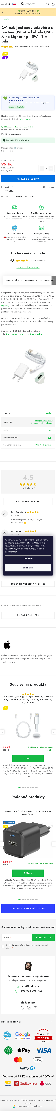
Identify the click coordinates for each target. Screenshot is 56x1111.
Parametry (29, 280)
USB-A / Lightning (43, 444)
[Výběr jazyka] (15, 4)
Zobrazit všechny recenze (28, 584)
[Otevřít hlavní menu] (5, 4)
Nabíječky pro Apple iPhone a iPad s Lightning (42, 422)
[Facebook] (22, 1007)
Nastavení (28, 558)
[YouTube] (35, 1007)
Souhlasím (28, 567)
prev (2, 732)
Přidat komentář (28, 615)
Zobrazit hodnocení (28, 267)
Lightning (5, 305)
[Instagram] (28, 1007)
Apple (11, 190)
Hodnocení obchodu (28, 253)
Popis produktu (12, 280)
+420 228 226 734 (30, 991)
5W (49, 437)
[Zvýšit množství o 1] (51, 168)
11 (37, 787)
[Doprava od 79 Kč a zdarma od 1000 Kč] (28, 1083)
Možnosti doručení (13, 134)
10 (35, 787)
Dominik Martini (37, 1106)
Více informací (26, 119)
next (54, 732)
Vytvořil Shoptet (23, 1106)
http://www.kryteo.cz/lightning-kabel (24, 334)
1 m (49, 430)
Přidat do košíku (28, 179)
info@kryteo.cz (30, 986)
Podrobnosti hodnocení (39, 46)
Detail (28, 758)
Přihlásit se (43, 937)
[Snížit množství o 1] (42, 168)
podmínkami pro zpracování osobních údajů (27, 946)
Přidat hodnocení (28, 501)
